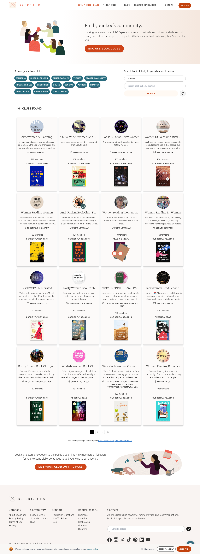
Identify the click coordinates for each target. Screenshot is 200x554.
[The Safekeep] (79, 330)
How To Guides (60, 518)
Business (83, 515)
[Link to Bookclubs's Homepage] (25, 5)
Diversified (43, 85)
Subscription (41, 91)
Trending (21, 78)
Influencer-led (24, 85)
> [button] (113, 432)
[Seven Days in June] (163, 330)
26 (108, 432)
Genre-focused (61, 78)
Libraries (82, 525)
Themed (77, 78)
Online (56, 85)
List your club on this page (60, 466)
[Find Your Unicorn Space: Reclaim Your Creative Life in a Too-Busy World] (37, 176)
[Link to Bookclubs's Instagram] (116, 540)
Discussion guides (145, 5)
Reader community (96, 78)
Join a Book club (88, 5)
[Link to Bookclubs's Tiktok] (129, 540)
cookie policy (92, 549)
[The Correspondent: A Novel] (121, 411)
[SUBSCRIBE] (188, 529)
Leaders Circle (37, 515)
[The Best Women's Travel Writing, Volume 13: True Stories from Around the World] (121, 330)
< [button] (86, 432)
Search (151, 93)
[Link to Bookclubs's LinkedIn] (142, 540)
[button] (183, 93)
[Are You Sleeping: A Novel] (37, 252)
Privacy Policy (16, 518)
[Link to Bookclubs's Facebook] (109, 540)
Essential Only (166, 549)
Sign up (185, 5)
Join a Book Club (39, 518)
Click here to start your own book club (115, 440)
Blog (127, 5)
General (69, 85)
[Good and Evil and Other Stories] (163, 252)
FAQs (54, 522)
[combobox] (155, 86)
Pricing (12, 525)
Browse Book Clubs (104, 48)
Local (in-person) (39, 78)
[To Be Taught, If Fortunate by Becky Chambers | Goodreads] (121, 176)
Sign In (169, 5)
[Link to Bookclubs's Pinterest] (135, 540)
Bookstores (84, 522)
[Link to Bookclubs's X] (122, 540)
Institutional (23, 91)
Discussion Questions (63, 515)
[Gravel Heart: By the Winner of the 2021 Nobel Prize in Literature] (79, 176)
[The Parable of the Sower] (37, 330)
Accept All (184, 549)
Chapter (94, 85)
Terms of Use (15, 522)
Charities (82, 518)
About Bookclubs (17, 515)
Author (82, 85)
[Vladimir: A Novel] (37, 411)
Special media (60, 91)
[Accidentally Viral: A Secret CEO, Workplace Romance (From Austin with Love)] (163, 411)
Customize (149, 549)
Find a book (110, 5)
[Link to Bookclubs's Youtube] (148, 539)
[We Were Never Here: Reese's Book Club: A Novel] (79, 411)
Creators (82, 529)
